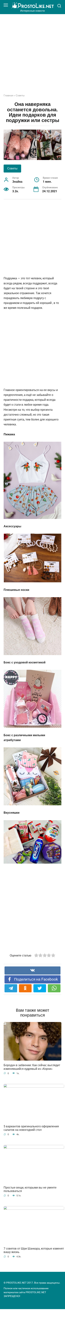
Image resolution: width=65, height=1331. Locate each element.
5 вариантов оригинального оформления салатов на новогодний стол (31, 1128)
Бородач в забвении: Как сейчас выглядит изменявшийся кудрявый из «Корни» (32, 1066)
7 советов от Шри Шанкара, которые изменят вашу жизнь (34, 1250)
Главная (8, 95)
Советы (20, 95)
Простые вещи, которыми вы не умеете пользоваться (30, 1189)
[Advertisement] (32, 56)
